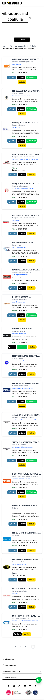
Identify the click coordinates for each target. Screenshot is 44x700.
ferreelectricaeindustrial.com (21, 96)
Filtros (23, 39)
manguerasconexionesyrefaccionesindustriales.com (26, 159)
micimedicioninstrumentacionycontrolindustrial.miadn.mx (26, 621)
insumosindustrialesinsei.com (21, 479)
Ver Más (22, 82)
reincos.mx (15, 220)
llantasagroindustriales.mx (20, 275)
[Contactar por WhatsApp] (39, 680)
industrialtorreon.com (19, 564)
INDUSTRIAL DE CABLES (22, 243)
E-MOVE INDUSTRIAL (21, 297)
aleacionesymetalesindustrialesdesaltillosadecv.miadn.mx (26, 420)
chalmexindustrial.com (19, 333)
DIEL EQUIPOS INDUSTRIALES (25, 123)
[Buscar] (30, 18)
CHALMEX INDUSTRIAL (22, 329)
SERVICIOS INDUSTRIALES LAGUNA (27, 442)
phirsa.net (15, 593)
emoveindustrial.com (18, 302)
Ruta (12, 77)
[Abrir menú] (40, 3)
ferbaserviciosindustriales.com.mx (22, 388)
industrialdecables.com (19, 247)
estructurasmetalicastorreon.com (22, 447)
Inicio (4, 46)
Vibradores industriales (18, 46)
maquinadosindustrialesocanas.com (23, 188)
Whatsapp (32, 77)
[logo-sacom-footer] (22, 691)
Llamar (22, 77)
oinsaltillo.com (16, 64)
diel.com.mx (16, 127)
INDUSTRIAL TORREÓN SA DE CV (26, 559)
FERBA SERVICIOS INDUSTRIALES (26, 383)
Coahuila (32, 46)
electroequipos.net (18, 361)
